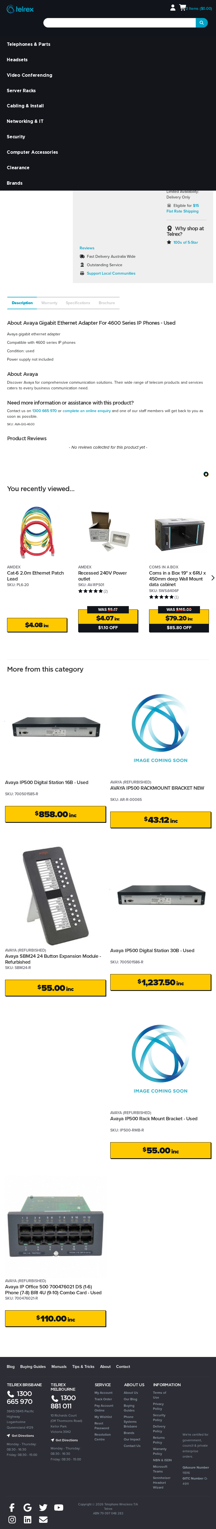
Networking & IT (25, 121)
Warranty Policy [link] (159, 1451)
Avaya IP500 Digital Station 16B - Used (46, 782)
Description (22, 303)
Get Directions (22, 1435)
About (105, 1367)
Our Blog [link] (130, 1399)
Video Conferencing (29, 75)
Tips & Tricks (83, 1367)
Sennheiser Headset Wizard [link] (161, 1482)
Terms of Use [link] (159, 1395)
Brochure (107, 303)
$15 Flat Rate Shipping (182, 208)
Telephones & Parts (28, 44)
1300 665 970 (44, 411)
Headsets (17, 59)
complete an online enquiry (87, 411)
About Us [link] (131, 1392)
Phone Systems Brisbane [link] (130, 1421)
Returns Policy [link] (159, 1440)
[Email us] (43, 1520)
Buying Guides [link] (129, 1408)
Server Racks (21, 90)
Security (16, 136)
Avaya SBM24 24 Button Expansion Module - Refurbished (53, 959)
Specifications (78, 303)
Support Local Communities (111, 273)
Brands (14, 183)
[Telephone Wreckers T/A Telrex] (20, 10)
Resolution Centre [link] (102, 1437)
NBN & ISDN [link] (162, 1460)
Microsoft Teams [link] (160, 1469)
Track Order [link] (103, 1399)
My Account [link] (103, 1392)
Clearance (18, 167)
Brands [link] (129, 1432)
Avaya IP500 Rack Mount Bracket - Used (153, 1118)
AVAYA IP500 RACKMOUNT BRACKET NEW (157, 788)
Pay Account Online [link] (103, 1408)
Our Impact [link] (132, 1439)
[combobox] (119, 23)
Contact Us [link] (132, 1445)
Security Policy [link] (159, 1417)
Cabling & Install (25, 105)
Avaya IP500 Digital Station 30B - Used (152, 950)
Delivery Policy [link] (159, 1429)
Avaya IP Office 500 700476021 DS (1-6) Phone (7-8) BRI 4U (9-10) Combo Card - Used (53, 1289)
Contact (123, 1367)
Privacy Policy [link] (158, 1406)
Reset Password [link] (101, 1426)
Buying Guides (33, 1367)
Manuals (59, 1367)
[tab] (22, 303)
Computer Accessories (32, 152)
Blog (11, 1367)
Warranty (49, 303)
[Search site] (202, 23)
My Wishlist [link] (103, 1416)
